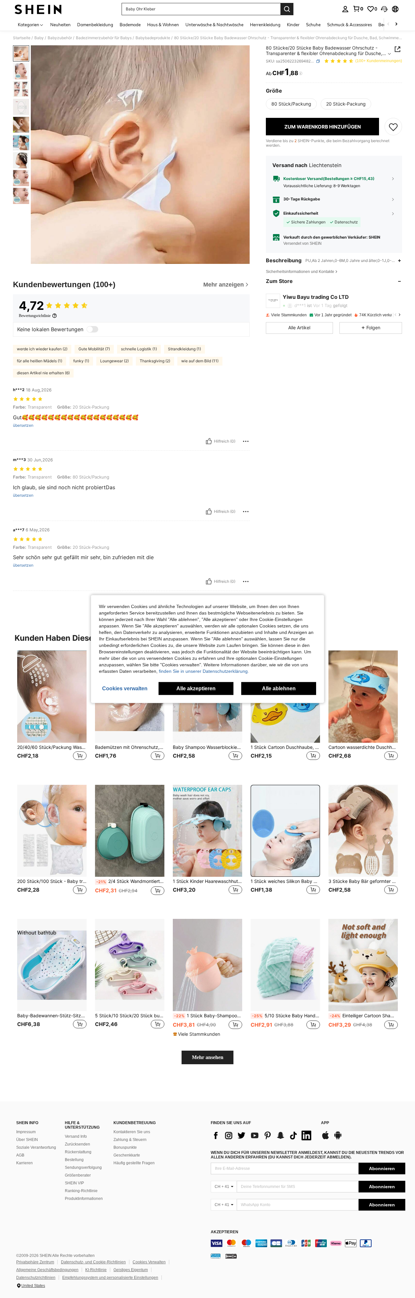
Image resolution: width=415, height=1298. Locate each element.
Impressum (26, 1132)
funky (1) (81, 360)
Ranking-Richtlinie (81, 1191)
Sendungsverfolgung (83, 1167)
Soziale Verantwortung (36, 1147)
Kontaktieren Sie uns (131, 1132)
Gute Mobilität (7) (94, 348)
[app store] (325, 1138)
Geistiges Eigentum (130, 1270)
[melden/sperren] (246, 441)
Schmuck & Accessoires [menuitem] (349, 24)
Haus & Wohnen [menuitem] (163, 24)
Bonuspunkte (125, 1147)
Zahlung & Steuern (130, 1139)
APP (325, 1123)
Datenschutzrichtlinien (35, 1277)
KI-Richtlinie (96, 1270)
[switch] (92, 329)
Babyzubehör (60, 38)
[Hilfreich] (209, 441)
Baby (39, 38)
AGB (20, 1155)
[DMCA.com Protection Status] (231, 1256)
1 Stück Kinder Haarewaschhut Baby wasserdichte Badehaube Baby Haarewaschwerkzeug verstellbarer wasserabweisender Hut (207, 881)
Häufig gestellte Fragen (134, 1163)
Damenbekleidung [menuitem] (95, 24)
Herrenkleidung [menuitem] (265, 24)
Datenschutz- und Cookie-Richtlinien (93, 1262)
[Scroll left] (388, 24)
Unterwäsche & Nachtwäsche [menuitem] (214, 24)
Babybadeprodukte (153, 38)
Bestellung (74, 1159)
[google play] (337, 1138)
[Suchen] (286, 9)
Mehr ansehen (207, 1057)
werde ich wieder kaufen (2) (42, 348)
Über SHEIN (27, 1139)
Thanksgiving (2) (155, 360)
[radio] (291, 103)
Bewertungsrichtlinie (35, 315)
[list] (262, 1135)
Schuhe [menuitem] (313, 24)
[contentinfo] (308, 1243)
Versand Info (76, 1136)
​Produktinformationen (84, 1198)
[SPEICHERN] (393, 126)
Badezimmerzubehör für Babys (104, 38)
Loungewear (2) (114, 360)
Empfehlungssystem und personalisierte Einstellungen (110, 1277)
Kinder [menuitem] (293, 24)
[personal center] (345, 9)
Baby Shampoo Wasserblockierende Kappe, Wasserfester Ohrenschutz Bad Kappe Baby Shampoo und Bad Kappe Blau (207, 747)
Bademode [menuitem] (130, 24)
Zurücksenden (77, 1144)
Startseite (21, 38)
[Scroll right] (396, 24)
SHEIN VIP (74, 1183)
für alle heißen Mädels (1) (39, 360)
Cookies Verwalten (149, 1262)
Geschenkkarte (126, 1155)
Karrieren (24, 1163)
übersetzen (23, 425)
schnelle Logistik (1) (139, 348)
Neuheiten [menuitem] (60, 24)
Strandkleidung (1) (184, 348)
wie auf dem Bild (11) (200, 360)
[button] (384, 9)
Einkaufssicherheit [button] (300, 213)
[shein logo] (38, 9)
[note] (197, 1034)
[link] (357, 9)
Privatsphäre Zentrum (35, 1262)
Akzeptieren (224, 1232)
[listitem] (52, 712)
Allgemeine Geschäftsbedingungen (47, 1270)
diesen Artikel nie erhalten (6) (43, 372)
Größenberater (78, 1175)
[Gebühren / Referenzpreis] (300, 73)
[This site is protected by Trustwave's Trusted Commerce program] (215, 1256)
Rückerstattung (78, 1152)
